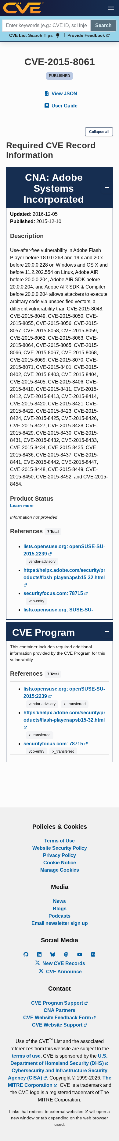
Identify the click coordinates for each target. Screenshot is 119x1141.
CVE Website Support (58, 1024)
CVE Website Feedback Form (57, 1017)
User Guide (64, 105)
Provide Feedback (86, 35)
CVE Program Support (57, 1003)
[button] (111, 8)
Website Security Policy (59, 848)
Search (103, 25)
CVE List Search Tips (31, 35)
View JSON (63, 93)
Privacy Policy (59, 855)
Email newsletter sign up (59, 923)
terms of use (26, 1056)
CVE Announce (63, 971)
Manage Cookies (59, 870)
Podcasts (59, 916)
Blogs (60, 908)
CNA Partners (59, 1010)
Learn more (22, 505)
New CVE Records (63, 963)
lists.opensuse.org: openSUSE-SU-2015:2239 (64, 550)
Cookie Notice (59, 862)
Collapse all (99, 132)
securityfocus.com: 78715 (53, 593)
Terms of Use (59, 840)
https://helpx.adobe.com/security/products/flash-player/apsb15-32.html (64, 574)
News (59, 901)
